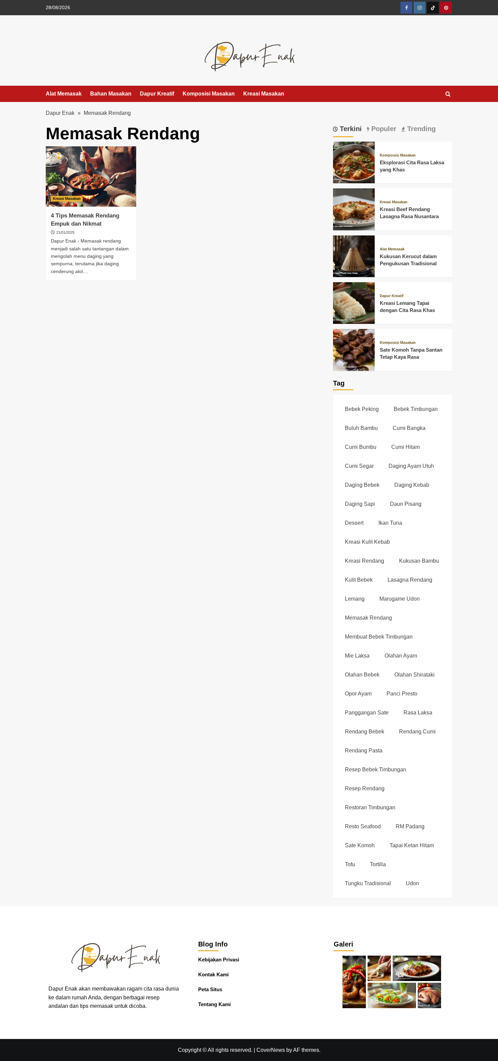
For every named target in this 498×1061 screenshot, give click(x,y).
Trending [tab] (420, 128)
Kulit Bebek (359, 580)
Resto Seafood (363, 826)
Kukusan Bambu (419, 561)
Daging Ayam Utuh (411, 466)
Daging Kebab (411, 485)
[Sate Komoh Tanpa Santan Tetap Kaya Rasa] (354, 349)
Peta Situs (210, 989)
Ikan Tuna (390, 523)
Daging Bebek (362, 485)
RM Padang (410, 826)
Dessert (354, 523)
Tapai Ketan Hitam (412, 845)
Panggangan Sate (367, 712)
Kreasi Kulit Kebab (367, 542)
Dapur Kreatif (157, 94)
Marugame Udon (399, 599)
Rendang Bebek (364, 731)
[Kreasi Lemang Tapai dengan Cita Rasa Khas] (354, 303)
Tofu (350, 864)
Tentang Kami (214, 1004)
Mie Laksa (357, 656)
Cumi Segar (359, 466)
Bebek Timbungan (416, 409)
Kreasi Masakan (263, 94)
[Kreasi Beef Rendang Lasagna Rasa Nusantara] (354, 209)
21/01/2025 (65, 232)
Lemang (355, 599)
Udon (412, 883)
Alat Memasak (64, 94)
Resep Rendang (365, 788)
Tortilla (378, 864)
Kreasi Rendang (364, 561)
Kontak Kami (213, 974)
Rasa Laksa (417, 712)
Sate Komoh (360, 845)
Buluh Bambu (361, 428)
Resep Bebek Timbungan (375, 769)
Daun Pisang (405, 504)
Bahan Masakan (110, 94)
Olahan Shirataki (414, 675)
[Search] (448, 94)
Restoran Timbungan (370, 807)
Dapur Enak (60, 113)
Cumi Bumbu (360, 447)
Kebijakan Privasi (218, 959)
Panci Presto (402, 693)
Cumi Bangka (409, 428)
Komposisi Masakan (209, 94)
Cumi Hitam (405, 447)
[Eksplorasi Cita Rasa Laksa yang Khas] (354, 162)
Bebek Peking (362, 409)
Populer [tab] (382, 128)
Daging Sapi (360, 504)
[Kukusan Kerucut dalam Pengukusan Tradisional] (354, 255)
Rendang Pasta (363, 750)
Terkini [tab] (350, 128)
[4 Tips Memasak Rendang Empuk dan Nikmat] (91, 176)
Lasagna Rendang (410, 580)
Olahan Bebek (362, 675)
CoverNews (270, 1050)
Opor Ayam (358, 693)
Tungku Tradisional (368, 883)
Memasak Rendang (368, 618)
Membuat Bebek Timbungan (379, 637)
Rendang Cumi (417, 731)
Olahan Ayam (401, 656)
